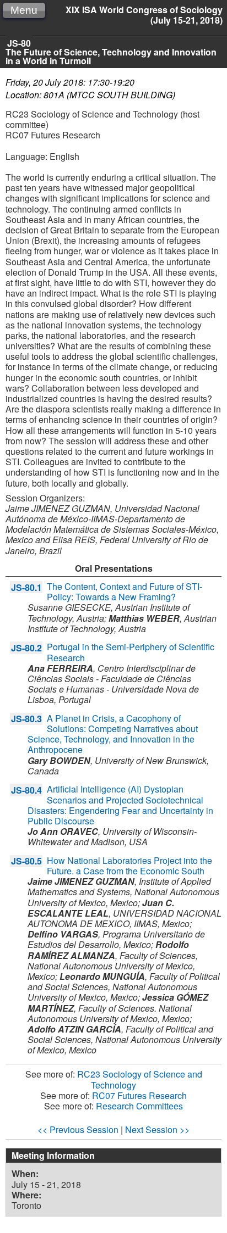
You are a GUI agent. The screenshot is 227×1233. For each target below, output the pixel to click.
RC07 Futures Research (139, 1095)
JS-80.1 (26, 587)
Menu (23, 10)
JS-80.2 (26, 647)
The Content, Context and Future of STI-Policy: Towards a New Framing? (124, 591)
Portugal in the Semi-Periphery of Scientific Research (130, 651)
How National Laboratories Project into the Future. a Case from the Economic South (129, 865)
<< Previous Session (77, 1129)
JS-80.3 (26, 718)
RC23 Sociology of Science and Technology (139, 1079)
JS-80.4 (26, 790)
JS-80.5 (26, 861)
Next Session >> (157, 1129)
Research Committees (139, 1106)
